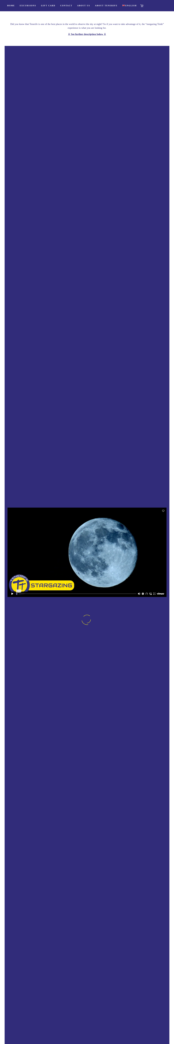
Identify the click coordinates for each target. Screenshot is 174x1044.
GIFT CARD (48, 6)
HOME (11, 6)
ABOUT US (83, 6)
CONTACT (66, 6)
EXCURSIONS (28, 6)
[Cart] (143, 5)
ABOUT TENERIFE (106, 6)
